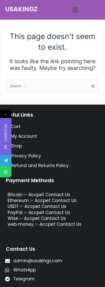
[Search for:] (52, 86)
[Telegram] (5, 160)
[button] (75, 10)
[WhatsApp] (5, 171)
